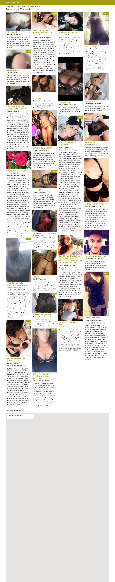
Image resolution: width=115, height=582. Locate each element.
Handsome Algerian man (95, 256)
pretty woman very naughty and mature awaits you (42, 376)
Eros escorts (10, 6)
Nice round (12, 32)
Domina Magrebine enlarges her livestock (17, 107)
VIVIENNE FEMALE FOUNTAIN (67, 143)
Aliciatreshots (13, 70)
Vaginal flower (91, 101)
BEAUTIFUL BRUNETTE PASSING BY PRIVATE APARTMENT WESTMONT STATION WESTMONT (70, 259)
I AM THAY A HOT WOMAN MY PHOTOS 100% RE (42, 32)
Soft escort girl (91, 46)
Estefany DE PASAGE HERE (68, 323)
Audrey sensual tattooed (96, 204)
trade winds (90, 142)
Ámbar (36, 276)
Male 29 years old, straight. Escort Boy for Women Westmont (17, 285)
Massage (37, 190)
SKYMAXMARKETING (13, 2)
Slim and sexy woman (42, 148)
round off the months (68, 32)
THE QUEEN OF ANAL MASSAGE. (17, 359)
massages (37, 98)
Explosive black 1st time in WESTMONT (44, 234)
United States (20, 6)
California (30, 6)
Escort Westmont (92, 318)
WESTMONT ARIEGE (42, 314)
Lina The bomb (65, 102)
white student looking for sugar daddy (18, 172)
